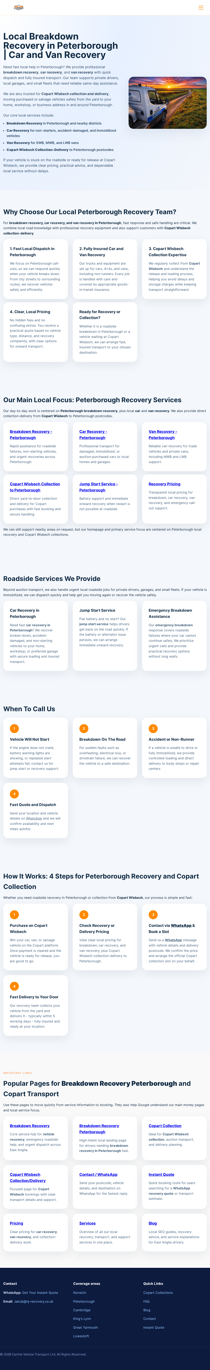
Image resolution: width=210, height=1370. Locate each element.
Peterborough (84, 1301)
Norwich (79, 1293)
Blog (153, 1223)
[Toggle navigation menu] (201, 7)
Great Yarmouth (85, 1327)
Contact (149, 1319)
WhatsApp (34, 818)
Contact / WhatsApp (98, 1174)
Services (87, 1223)
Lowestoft (81, 1336)
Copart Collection (165, 1125)
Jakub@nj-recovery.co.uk (33, 1301)
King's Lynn (82, 1319)
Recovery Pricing (164, 484)
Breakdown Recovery (30, 1125)
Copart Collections (158, 1293)
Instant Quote (161, 1174)
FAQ (146, 1301)
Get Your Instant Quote (40, 1293)
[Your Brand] (18, 7)
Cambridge (81, 1310)
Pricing (16, 1223)
